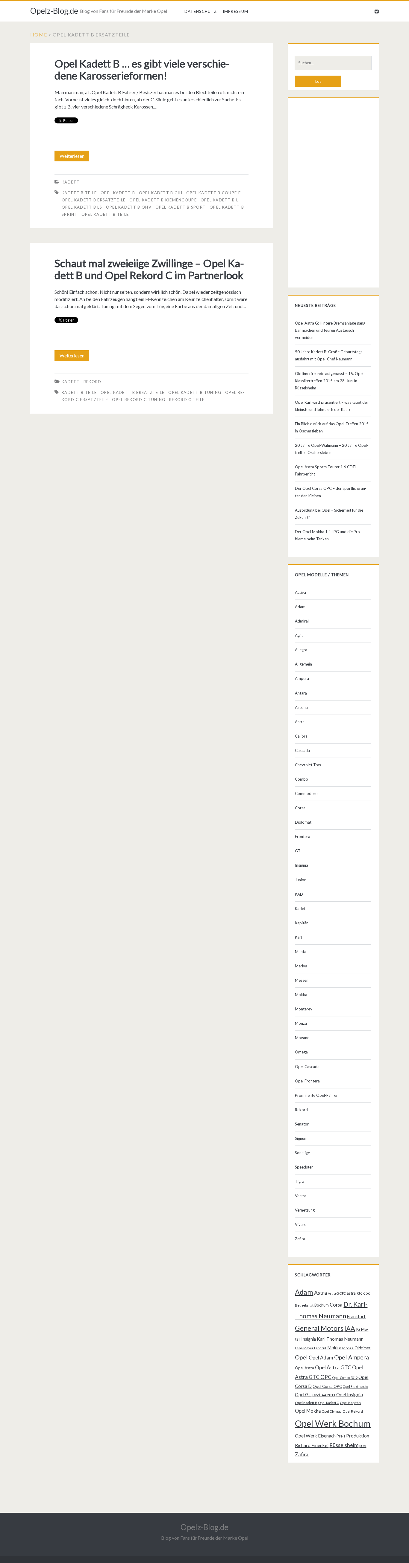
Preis (341, 1436)
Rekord (93, 381)
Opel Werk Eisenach (315, 1435)
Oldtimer (362, 1347)
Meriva (301, 966)
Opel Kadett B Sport (180, 207)
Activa (300, 592)
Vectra (300, 1195)
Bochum (321, 1305)
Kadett (71, 182)
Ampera (302, 678)
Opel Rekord (353, 1411)
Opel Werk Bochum (333, 1423)
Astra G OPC (337, 1293)
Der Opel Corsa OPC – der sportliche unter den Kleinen (330, 492)
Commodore (306, 793)
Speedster (304, 1167)
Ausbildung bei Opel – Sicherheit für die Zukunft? (329, 514)
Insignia (301, 865)
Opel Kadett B (118, 192)
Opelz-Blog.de (54, 11)
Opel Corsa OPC (327, 1386)
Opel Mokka (308, 1411)
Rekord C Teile (187, 399)
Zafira (300, 1238)
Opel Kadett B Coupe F (213, 192)
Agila (299, 635)
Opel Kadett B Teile (105, 214)
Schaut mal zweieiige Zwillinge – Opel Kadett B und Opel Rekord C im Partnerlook (149, 269)
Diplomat (303, 822)
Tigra (299, 1181)
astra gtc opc (358, 1293)
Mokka (301, 994)
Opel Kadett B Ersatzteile (94, 200)
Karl (298, 937)
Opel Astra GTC (333, 1367)
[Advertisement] (333, 194)
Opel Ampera (351, 1357)
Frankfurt (356, 1316)
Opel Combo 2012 (345, 1378)
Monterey (303, 1009)
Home (38, 34)
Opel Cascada (307, 1066)
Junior (300, 879)
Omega (301, 1052)
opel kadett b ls (82, 207)
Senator (302, 1124)
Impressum (236, 11)
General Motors (319, 1328)
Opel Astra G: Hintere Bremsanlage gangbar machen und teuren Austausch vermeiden (331, 330)
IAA (349, 1328)
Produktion (357, 1435)
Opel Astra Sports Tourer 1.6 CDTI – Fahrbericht (327, 470)
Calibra (301, 736)
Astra (300, 721)
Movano (302, 1037)
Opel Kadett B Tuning (194, 392)
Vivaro (301, 1224)
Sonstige (302, 1152)
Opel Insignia (349, 1394)
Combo (301, 779)
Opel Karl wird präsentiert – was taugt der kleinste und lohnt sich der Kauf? (331, 406)
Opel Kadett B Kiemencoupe (163, 200)
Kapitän (301, 922)
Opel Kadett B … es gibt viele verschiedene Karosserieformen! (142, 69)
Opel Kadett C (328, 1403)
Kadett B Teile (79, 192)
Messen (301, 980)
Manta (300, 951)
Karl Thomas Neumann (340, 1339)
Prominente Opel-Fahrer (316, 1095)
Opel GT (303, 1394)
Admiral (302, 621)
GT (298, 850)
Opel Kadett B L (220, 200)
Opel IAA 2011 (323, 1395)
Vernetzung (305, 1210)
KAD (299, 894)
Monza (301, 1023)
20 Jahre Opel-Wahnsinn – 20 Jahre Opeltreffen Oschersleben (331, 449)
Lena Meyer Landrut (310, 1348)
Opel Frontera (307, 1081)
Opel (301, 1357)
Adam (300, 606)
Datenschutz (200, 11)
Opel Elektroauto (355, 1386)
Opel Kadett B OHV (129, 207)
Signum (301, 1138)
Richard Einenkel (311, 1445)
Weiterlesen (74, 157)
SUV (362, 1445)
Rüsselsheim (343, 1445)
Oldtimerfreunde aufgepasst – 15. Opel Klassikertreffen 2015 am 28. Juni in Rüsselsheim (329, 380)
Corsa (300, 807)
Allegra (301, 649)
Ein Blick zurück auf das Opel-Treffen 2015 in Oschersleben (332, 427)
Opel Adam (321, 1357)
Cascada (302, 750)
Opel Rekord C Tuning (138, 399)
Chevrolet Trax (308, 764)
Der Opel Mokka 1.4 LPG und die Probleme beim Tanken (328, 535)
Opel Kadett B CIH (160, 192)
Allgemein (303, 664)
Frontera (302, 836)
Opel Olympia (332, 1411)
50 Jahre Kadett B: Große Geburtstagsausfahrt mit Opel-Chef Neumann (329, 355)
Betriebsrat (304, 1305)
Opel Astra (304, 1367)
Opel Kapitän (350, 1402)
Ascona (301, 707)
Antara (301, 693)
